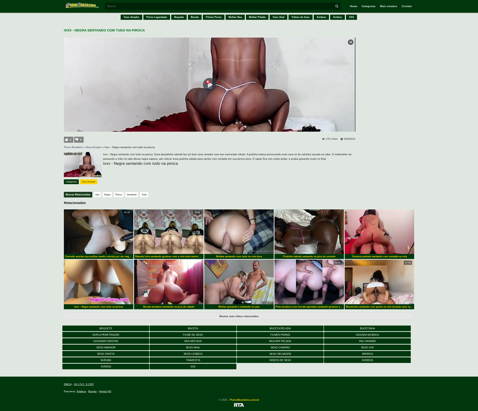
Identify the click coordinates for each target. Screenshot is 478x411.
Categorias (368, 6)
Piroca (118, 194)
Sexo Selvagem (280, 353)
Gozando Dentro (105, 341)
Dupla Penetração (105, 334)
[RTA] (239, 405)
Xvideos (321, 17)
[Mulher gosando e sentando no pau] (239, 282)
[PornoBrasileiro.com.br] (82, 7)
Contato (407, 6)
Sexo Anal (278, 17)
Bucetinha (367, 328)
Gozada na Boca (367, 334)
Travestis (193, 360)
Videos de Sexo (300, 17)
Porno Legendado (156, 17)
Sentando (132, 194)
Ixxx (97, 194)
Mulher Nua (235, 17)
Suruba (105, 360)
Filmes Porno (213, 17)
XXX (351, 17)
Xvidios (337, 17)
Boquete (179, 17)
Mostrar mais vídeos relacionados (239, 316)
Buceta (195, 17)
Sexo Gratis (105, 353)
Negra (107, 194)
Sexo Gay (367, 347)
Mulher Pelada (257, 17)
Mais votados (388, 6)
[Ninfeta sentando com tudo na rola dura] (239, 231)
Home (353, 6)
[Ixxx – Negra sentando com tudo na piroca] (98, 282)
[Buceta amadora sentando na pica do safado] (169, 282)
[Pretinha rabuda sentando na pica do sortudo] (309, 231)
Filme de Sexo (193, 334)
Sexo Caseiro (280, 347)
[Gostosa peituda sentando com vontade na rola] (379, 231)
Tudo (144, 194)
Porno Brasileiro (73, 147)
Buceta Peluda (280, 328)
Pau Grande (367, 341)
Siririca (367, 353)
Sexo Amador (131, 17)
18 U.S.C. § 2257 (84, 384)
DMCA (67, 384)
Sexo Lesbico (193, 353)
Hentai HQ (105, 391)
